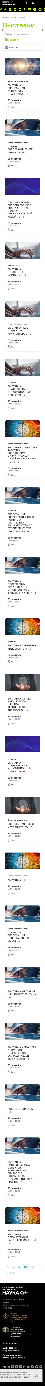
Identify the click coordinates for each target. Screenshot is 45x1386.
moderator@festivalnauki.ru (14, 1358)
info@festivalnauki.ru (11, 1350)
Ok (36, 1375)
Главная (5, 17)
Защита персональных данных (15, 1305)
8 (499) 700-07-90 (10, 1343)
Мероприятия (19, 17)
